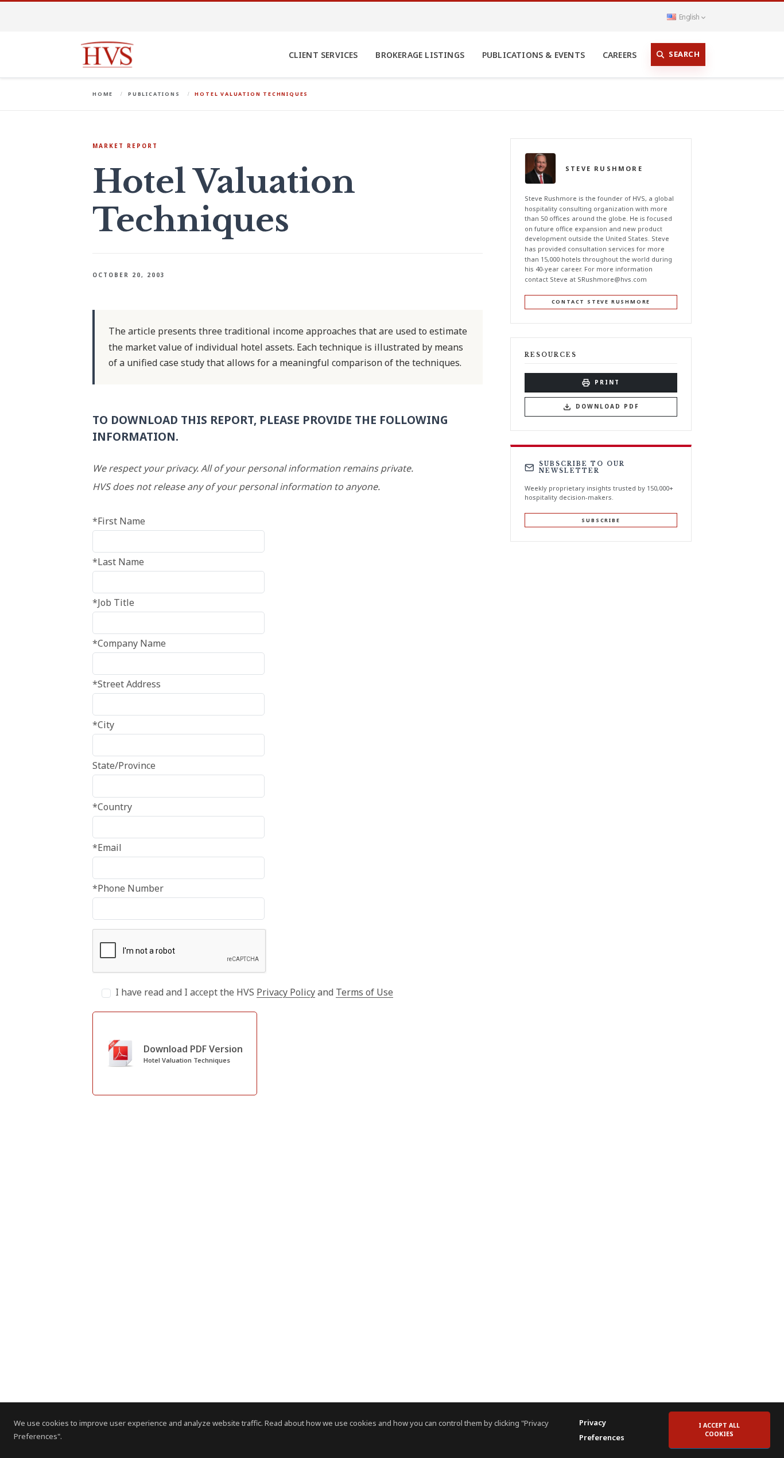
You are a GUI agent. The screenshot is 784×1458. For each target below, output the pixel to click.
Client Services (323, 54)
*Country (112, 806)
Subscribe (600, 520)
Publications (154, 94)
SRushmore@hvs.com (612, 279)
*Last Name (118, 561)
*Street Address (126, 684)
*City (103, 724)
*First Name (118, 521)
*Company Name (129, 643)
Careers (619, 54)
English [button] (689, 16)
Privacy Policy (286, 992)
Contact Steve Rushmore (601, 301)
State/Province (124, 765)
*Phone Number (128, 888)
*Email (107, 847)
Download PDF (607, 406)
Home (102, 94)
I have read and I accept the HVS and (254, 992)
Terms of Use (364, 992)
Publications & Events (533, 54)
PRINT (607, 382)
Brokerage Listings (419, 54)
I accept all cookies (719, 1429)
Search (684, 54)
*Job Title (113, 602)
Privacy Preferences (601, 1430)
